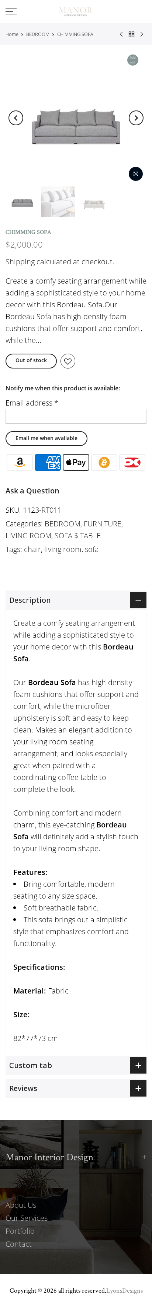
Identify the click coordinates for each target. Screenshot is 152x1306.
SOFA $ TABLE (78, 535)
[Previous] (15, 117)
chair (32, 549)
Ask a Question (32, 491)
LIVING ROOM (28, 535)
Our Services (27, 1218)
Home (12, 34)
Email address (32, 403)
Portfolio (20, 1231)
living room (63, 549)
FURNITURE (102, 524)
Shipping (20, 262)
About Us (21, 1205)
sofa (92, 549)
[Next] (136, 117)
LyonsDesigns (124, 1290)
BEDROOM (37, 34)
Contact (19, 1244)
